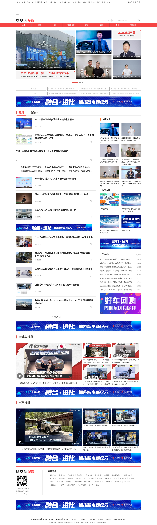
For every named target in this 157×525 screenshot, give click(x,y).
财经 (45, 2)
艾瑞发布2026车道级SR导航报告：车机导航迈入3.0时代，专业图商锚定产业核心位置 (117, 263)
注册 (134, 2)
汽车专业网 (82, 485)
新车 (39, 25)
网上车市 (53, 478)
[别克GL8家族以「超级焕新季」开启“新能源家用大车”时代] (24, 198)
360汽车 (62, 485)
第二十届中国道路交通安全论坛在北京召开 (54, 119)
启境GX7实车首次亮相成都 (126, 36)
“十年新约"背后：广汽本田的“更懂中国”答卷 (55, 178)
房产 (69, 2)
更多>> (138, 255)
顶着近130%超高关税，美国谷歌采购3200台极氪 (57, 284)
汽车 (64, 2)
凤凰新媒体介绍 (36, 519)
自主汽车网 (88, 482)
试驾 (101, 25)
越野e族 (70, 478)
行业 (55, 25)
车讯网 (106, 475)
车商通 (130, 2)
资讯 (23, 2)
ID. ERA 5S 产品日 (31, 89)
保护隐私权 (83, 519)
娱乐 (50, 2)
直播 (33, 2)
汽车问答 (133, 25)
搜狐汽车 (62, 475)
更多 (108, 2)
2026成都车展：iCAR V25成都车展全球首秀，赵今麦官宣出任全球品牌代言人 (94, 89)
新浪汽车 (53, 475)
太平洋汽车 (88, 475)
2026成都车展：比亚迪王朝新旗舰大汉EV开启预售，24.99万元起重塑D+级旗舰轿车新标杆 (63, 89)
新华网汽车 (115, 475)
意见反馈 (100, 519)
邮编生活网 (78, 482)
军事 (79, 2)
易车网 (79, 475)
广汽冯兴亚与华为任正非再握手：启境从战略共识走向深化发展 (64, 237)
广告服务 (67, 519)
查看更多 (55, 317)
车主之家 (60, 482)
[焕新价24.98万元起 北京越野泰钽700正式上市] (24, 214)
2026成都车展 (126, 32)
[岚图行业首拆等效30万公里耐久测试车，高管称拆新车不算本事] (24, 272)
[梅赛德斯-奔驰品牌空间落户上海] (31, 76)
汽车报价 (62, 478)
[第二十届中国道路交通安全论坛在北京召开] (24, 123)
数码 (103, 2)
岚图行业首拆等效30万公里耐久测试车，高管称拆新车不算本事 (64, 269)
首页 (18, 2)
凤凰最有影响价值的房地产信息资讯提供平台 (63, 93)
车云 (85, 478)
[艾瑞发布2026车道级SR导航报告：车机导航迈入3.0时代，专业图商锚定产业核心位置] (24, 139)
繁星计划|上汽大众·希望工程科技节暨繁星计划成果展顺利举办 (91, 167)
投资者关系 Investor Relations (52, 519)
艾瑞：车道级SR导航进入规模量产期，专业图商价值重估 (42, 151)
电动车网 (123, 478)
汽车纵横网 (71, 485)
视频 (28, 2)
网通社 (78, 478)
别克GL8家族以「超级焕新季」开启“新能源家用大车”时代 (61, 194)
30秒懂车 (107, 478)
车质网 (52, 482)
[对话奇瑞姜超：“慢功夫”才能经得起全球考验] (127, 58)
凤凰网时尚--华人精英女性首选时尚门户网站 (126, 93)
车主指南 (53, 485)
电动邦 (91, 478)
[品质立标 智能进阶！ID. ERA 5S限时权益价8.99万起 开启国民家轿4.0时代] (24, 304)
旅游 (89, 2)
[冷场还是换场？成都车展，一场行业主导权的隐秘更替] (45, 69)
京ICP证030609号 (119, 519)
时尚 (60, 2)
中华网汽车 (126, 475)
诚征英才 (75, 519)
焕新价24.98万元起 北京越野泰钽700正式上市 (55, 210)
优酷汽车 (109, 482)
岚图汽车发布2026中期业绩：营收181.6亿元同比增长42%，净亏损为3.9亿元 (117, 271)
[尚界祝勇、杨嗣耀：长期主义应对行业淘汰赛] (56, 76)
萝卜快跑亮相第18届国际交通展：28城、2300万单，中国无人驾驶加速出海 (117, 278)
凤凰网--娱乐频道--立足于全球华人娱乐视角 (94, 93)
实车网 (99, 478)
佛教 (93, 2)
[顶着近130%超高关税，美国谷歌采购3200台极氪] (24, 288)
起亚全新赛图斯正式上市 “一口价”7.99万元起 (61, 167)
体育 (55, 2)
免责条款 (92, 519)
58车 (115, 478)
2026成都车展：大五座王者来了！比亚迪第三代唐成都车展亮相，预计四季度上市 (126, 89)
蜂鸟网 (131, 478)
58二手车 (127, 482)
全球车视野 (71, 25)
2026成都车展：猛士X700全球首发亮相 (45, 73)
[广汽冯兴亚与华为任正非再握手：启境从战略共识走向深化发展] (24, 241)
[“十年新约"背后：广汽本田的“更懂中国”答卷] (24, 182)
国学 (98, 2)
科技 (74, 2)
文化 (84, 2)
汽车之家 (71, 475)
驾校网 (68, 482)
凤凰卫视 (39, 2)
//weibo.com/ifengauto (23, 494)
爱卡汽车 (98, 475)
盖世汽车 (118, 482)
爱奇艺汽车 (99, 482)
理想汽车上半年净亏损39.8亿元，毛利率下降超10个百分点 (117, 282)
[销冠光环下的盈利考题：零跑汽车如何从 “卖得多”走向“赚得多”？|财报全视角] (24, 257)
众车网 (91, 485)
